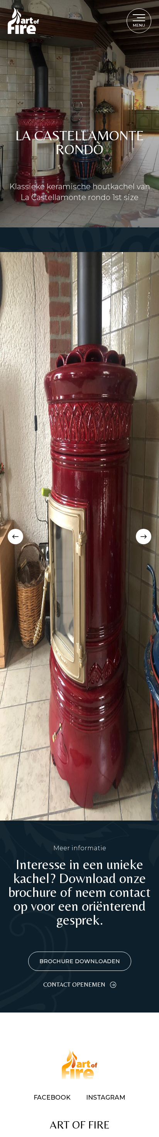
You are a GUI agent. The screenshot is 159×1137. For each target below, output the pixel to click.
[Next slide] (143, 536)
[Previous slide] (15, 536)
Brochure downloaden (79, 961)
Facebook (52, 1098)
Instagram (105, 1098)
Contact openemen (74, 985)
